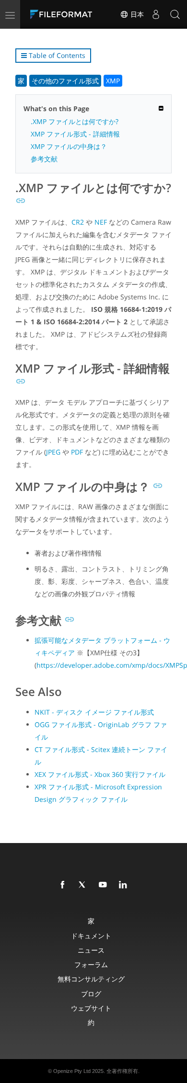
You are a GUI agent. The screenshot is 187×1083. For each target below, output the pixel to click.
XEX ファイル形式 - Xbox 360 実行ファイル (100, 774)
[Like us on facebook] (64, 885)
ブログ (91, 993)
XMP (113, 80)
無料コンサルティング (91, 978)
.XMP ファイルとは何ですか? (74, 121)
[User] (155, 14)
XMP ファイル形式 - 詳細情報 (75, 133)
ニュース (91, 950)
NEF (100, 222)
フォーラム (91, 964)
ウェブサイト (91, 1008)
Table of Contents (56, 55)
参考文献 (44, 158)
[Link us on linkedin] (124, 885)
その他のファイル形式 (65, 80)
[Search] (175, 14)
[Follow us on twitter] (84, 885)
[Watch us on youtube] (104, 885)
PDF (77, 451)
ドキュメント (91, 935)
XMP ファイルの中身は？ (69, 146)
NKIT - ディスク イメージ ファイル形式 (94, 712)
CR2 (77, 222)
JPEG (53, 451)
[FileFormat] (63, 14)
